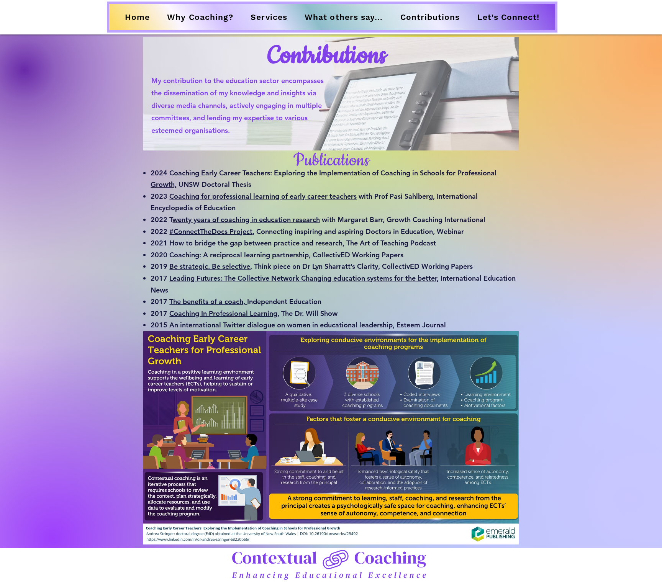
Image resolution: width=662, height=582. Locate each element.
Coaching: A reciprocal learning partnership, (241, 254)
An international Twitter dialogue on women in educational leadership (281, 324)
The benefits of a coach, (208, 301)
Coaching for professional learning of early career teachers (263, 196)
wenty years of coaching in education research (246, 219)
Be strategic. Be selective (209, 266)
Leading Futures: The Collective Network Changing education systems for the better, (304, 278)
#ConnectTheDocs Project (210, 231)
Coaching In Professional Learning (223, 313)
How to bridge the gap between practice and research (255, 243)
